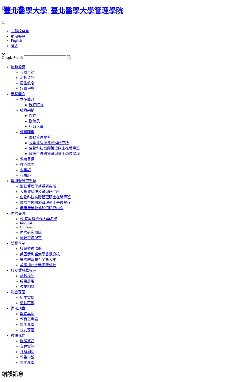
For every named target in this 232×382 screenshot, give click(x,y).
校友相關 (27, 287)
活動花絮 (27, 303)
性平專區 (27, 363)
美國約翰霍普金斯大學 (38, 259)
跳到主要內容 (13, 8)
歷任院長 (36, 105)
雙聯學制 (18, 243)
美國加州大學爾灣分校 (38, 265)
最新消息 (18, 67)
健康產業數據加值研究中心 (41, 208)
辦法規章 (18, 308)
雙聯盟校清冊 (31, 249)
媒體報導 (27, 88)
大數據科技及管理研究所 (49, 143)
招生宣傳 (27, 297)
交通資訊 (27, 346)
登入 (14, 46)
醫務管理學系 (40, 137)
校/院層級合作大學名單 (38, 219)
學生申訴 (27, 357)
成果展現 (27, 281)
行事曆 (25, 175)
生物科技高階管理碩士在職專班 (54, 148)
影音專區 (18, 292)
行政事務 (27, 72)
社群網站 (27, 352)
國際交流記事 (31, 238)
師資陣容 (27, 132)
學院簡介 (18, 94)
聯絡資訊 (27, 341)
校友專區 (27, 330)
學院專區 (27, 314)
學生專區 (27, 325)
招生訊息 (27, 83)
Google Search (12, 57)
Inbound (26, 223)
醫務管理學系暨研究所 (38, 186)
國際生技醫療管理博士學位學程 (54, 154)
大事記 (25, 170)
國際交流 (18, 213)
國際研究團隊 (31, 232)
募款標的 (27, 276)
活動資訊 (27, 78)
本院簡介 (27, 99)
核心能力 (27, 164)
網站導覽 (18, 36)
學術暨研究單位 (23, 181)
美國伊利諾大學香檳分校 (40, 254)
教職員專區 (29, 319)
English (16, 41)
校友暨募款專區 (23, 270)
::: (3, 22)
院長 (32, 116)
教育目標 (27, 159)
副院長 (34, 121)
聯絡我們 (18, 335)
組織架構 (27, 110)
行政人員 (36, 126)
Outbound (27, 227)
